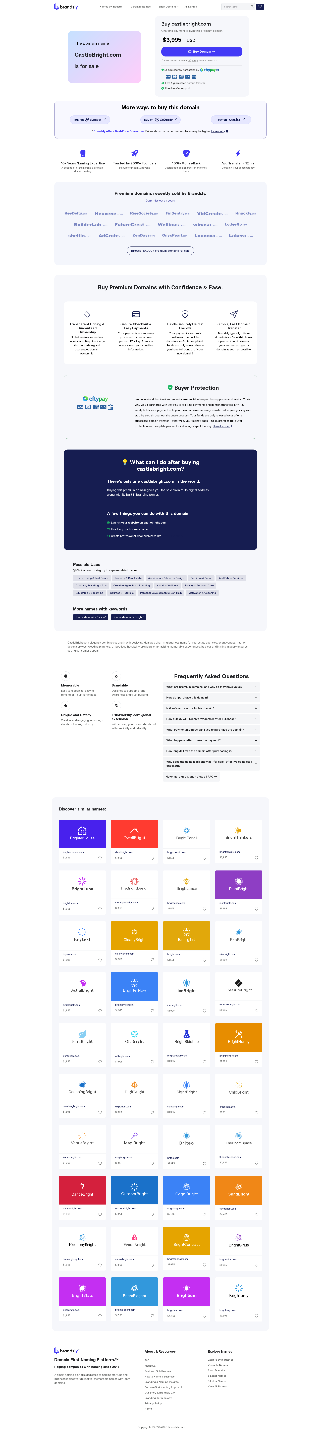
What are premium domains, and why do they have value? (204, 686)
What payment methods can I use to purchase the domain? (205, 729)
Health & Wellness (167, 585)
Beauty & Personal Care (199, 585)
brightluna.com (71, 903)
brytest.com (69, 954)
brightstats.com (71, 1310)
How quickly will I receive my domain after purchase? (201, 719)
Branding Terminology (158, 1398)
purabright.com (71, 1056)
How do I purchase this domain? (187, 697)
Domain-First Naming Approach (164, 1387)
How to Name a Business (160, 1376)
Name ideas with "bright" (128, 617)
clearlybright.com (124, 953)
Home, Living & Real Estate (92, 578)
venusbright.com (72, 1157)
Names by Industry (111, 6)
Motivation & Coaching (202, 592)
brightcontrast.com (177, 1259)
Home (148, 1408)
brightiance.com (176, 903)
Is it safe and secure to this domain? (190, 708)
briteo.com (173, 1158)
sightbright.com (175, 1106)
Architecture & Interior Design (166, 578)
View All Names (217, 1386)
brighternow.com (124, 1005)
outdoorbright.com (125, 1208)
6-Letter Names (217, 1381)
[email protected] (173, 536)
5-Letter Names (217, 1375)
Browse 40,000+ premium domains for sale (160, 250)
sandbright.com (228, 1208)
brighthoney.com (229, 1055)
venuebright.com (124, 1259)
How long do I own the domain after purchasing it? (199, 751)
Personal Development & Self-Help (161, 592)
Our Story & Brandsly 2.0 (160, 1392)
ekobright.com (227, 954)
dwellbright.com (123, 852)
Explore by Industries (220, 1359)
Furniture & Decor (201, 578)
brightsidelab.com (177, 1055)
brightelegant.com (125, 1310)
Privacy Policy (153, 1403)
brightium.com (175, 1310)
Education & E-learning (89, 592)
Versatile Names (141, 6)
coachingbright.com (74, 1106)
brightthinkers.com (230, 852)
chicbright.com (228, 1106)
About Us (150, 1365)
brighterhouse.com (73, 852)
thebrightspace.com (230, 1157)
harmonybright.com (73, 1259)
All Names (191, 6)
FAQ (147, 1360)
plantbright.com (228, 903)
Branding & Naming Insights (162, 1381)
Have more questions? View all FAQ (190, 776)
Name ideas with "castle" (91, 617)
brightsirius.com (228, 1259)
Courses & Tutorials (122, 592)
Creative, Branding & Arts (91, 585)
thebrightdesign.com (126, 902)
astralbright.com (71, 1005)
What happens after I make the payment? (193, 740)
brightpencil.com (176, 852)
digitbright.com (123, 1106)
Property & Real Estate (128, 578)
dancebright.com (72, 1208)
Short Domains (167, 6)
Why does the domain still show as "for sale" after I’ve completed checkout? (209, 763)
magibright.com (123, 1157)
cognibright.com (176, 1208)
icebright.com (174, 1005)
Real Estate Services (231, 578)
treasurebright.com (230, 1004)
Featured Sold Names (158, 1371)
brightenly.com (228, 1310)
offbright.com (122, 1056)
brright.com (173, 954)
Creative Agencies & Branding (131, 585)
